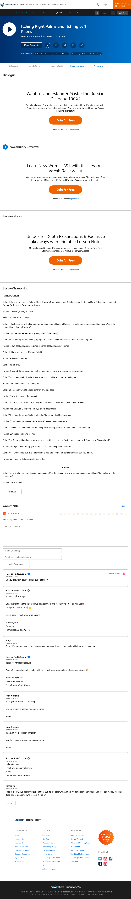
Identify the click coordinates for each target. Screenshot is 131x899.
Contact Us (74, 861)
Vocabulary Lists (21, 847)
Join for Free (66, 120)
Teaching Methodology (79, 854)
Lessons (29, 5)
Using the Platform (77, 850)
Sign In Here (74, 129)
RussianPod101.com (81, 892)
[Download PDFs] (73, 45)
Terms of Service (91, 894)
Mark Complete (31, 45)
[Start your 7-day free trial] (106, 837)
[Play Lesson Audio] (9, 29)
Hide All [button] (12, 492)
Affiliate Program (49, 869)
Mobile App (19, 861)
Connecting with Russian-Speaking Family (86, 54)
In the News (47, 854)
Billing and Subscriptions (80, 843)
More (62, 5)
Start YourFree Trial (121, 4)
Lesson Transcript (77, 66)
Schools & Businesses (51, 861)
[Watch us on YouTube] (105, 859)
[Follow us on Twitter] (100, 859)
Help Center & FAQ (78, 835)
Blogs (44, 865)
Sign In (106, 5)
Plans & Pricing (48, 850)
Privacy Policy (95, 892)
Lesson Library (8, 13)
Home (17, 835)
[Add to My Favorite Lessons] (56, 45)
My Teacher (52, 5)
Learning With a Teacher (80, 858)
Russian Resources (22, 854)
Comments (98, 66)
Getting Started (76, 839)
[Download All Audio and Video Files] (82, 45)
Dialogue (12, 66)
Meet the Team (48, 843)
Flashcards (19, 843)
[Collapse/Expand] (65, 505)
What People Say (49, 847)
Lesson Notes (55, 66)
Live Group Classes (22, 850)
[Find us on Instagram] (105, 864)
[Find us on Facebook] (111, 859)
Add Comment (16, 564)
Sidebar (124, 13)
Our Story (46, 839)
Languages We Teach (51, 858)
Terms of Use (107, 892)
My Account (75, 847)
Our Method (47, 835)
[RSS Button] (5, 514)
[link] (97, 13)
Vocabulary (40, 5)
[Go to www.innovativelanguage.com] (65, 886)
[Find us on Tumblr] (100, 864)
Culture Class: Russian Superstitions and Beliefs (32, 13)
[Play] (5, 147)
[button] (98, 4)
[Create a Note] (64, 45)
